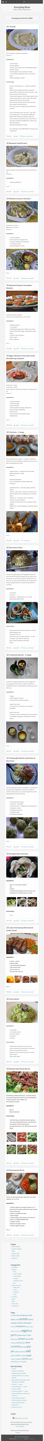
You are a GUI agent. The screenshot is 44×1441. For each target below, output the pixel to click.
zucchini (24, 1362)
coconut (28, 1326)
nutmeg (19, 1342)
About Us (14, 1258)
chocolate (27, 1323)
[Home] (3, 2)
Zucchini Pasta (15, 547)
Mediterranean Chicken (20, 198)
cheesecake (17, 1276)
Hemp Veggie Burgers (18, 1398)
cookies (15, 1278)
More (8, 186)
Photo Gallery (16, 1246)
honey (13, 1339)
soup (14, 1294)
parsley (23, 1347)
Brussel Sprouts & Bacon (19, 1068)
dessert (14, 1269)
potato (17, 1352)
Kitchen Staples (17, 1249)
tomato (13, 1359)
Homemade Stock (16, 1170)
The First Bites (19, 1426)
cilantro (13, 1326)
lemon (21, 1338)
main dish (16, 1287)
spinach (13, 1356)
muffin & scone (18, 1281)
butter (24, 1319)
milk (31, 1338)
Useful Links (15, 1253)
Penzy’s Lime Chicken (18, 853)
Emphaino (31, 1439)
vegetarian (15, 1306)
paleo (13, 1299)
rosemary (22, 1352)
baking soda (15, 1319)
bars (14, 1271)
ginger (19, 1335)
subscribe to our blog (21, 1418)
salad (15, 1290)
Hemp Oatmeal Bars (18, 1402)
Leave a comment (27, 136)
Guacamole (14, 999)
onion (17, 1346)
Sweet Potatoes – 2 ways (19, 1386)
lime (27, 1339)
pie (14, 1283)
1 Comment (26, 540)
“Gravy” (12, 26)
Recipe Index (16, 1256)
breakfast (15, 1267)
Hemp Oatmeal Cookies (19, 1400)
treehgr (17, 1432)
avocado (13, 1315)
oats (23, 1343)
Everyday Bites (22, 7)
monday (14, 1297)
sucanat (23, 1356)
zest (20, 1361)
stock (18, 1355)
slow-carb (15, 1303)
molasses (13, 1343)
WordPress (20, 1439)
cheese (14, 1323)
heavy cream (26, 1335)
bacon (19, 1315)
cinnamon (20, 1326)
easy (19, 1331)
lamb (16, 1339)
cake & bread (17, 1274)
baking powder (26, 1315)
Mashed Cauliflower (18, 143)
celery (30, 1319)
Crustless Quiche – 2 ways (20, 655)
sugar (29, 1355)
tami (16, 136)
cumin (16, 1331)
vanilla (25, 1358)
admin (17, 191)
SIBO (13, 1251)
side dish (16, 1292)
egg (24, 1330)
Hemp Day (15, 1405)
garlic (14, 1335)
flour (29, 1330)
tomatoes (18, 1359)
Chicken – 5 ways (16, 432)
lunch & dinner (16, 1285)
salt (28, 1351)
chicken (20, 1323)
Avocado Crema (17, 1407)
